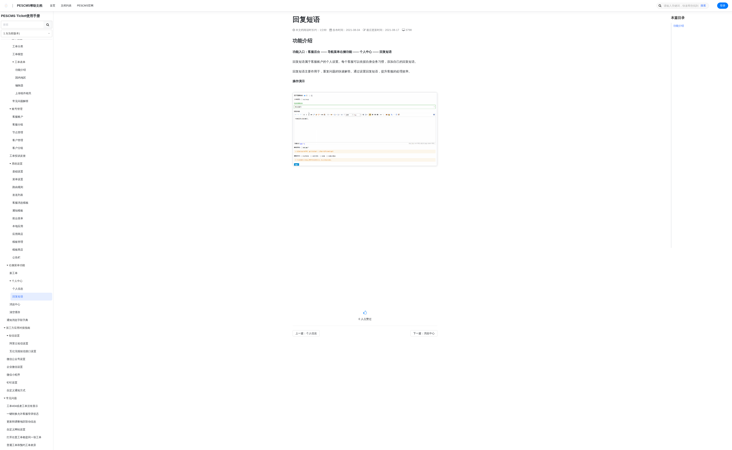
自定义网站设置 (16, 429)
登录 (722, 5)
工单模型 (17, 54)
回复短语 (17, 296)
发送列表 (17, 194)
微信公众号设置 (16, 359)
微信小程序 (13, 374)
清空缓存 (15, 312)
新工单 (14, 273)
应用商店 (17, 233)
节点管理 (17, 132)
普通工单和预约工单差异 (21, 445)
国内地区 (20, 77)
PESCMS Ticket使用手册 (20, 16)
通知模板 (17, 210)
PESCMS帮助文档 (29, 5)
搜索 (703, 5)
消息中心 (15, 304)
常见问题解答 (20, 101)
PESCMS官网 (85, 5)
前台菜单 (17, 218)
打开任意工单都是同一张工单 (24, 437)
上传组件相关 (23, 93)
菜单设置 (17, 179)
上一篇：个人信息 (306, 333)
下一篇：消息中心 (424, 333)
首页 (52, 5)
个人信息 (17, 288)
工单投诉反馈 (18, 155)
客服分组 (17, 124)
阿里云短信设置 (19, 343)
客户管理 (17, 140)
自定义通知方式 (16, 390)
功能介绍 (20, 69)
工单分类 (17, 46)
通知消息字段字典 (17, 319)
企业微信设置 (15, 366)
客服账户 (17, 116)
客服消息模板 (20, 202)
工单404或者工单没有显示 (22, 405)
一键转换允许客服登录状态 (23, 413)
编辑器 (19, 85)
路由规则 (17, 187)
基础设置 (17, 171)
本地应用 (17, 226)
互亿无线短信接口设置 (23, 351)
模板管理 (17, 241)
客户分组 (17, 147)
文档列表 (66, 5)
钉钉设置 (12, 382)
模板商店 (17, 249)
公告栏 (16, 257)
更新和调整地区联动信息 (21, 421)
